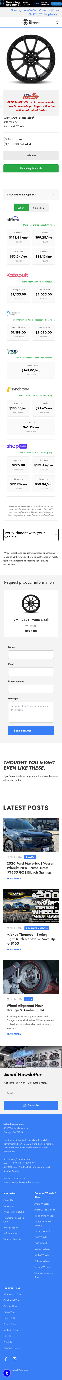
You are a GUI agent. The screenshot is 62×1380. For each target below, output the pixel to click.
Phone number (16, 681)
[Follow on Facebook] (5, 1359)
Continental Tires (11, 1300)
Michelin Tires (10, 1330)
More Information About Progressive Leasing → (33, 319)
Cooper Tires (10, 1306)
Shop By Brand (51, 14)
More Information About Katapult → (38, 281)
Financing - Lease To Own (24, 10)
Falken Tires (9, 1312)
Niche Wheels (41, 1255)
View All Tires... (11, 1348)
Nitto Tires (8, 1336)
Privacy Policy (10, 1227)
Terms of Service (11, 1239)
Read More (16, 878)
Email (11, 664)
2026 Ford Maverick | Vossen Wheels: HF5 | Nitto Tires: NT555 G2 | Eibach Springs (30, 868)
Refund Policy (10, 1233)
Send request (22, 731)
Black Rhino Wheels (44, 1215)
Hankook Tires (10, 1318)
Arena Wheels (41, 1203)
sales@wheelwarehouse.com (25, 1182)
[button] (7, 1373)
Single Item (38, 207)
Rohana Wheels (42, 1261)
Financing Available (31, 168)
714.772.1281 (35, 14)
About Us (8, 1200)
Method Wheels (42, 1249)
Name (11, 647)
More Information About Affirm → (39, 224)
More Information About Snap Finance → (35, 357)
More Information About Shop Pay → (37, 452)
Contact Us (44, 10)
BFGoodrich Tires (12, 1294)
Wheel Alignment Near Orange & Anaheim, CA (25, 1008)
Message (13, 698)
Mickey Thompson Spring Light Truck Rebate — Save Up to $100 (31, 939)
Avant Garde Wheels (44, 1209)
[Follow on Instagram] (14, 1359)
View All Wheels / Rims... (43, 1275)
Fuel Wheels (40, 1237)
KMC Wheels (41, 1243)
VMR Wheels (17, 126)
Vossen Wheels (42, 1267)
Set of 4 (22, 207)
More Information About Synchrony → (37, 395)
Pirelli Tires (9, 1342)
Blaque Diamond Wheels (42, 1223)
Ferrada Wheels (42, 1231)
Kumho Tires (9, 1324)
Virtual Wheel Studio (13, 1211)
